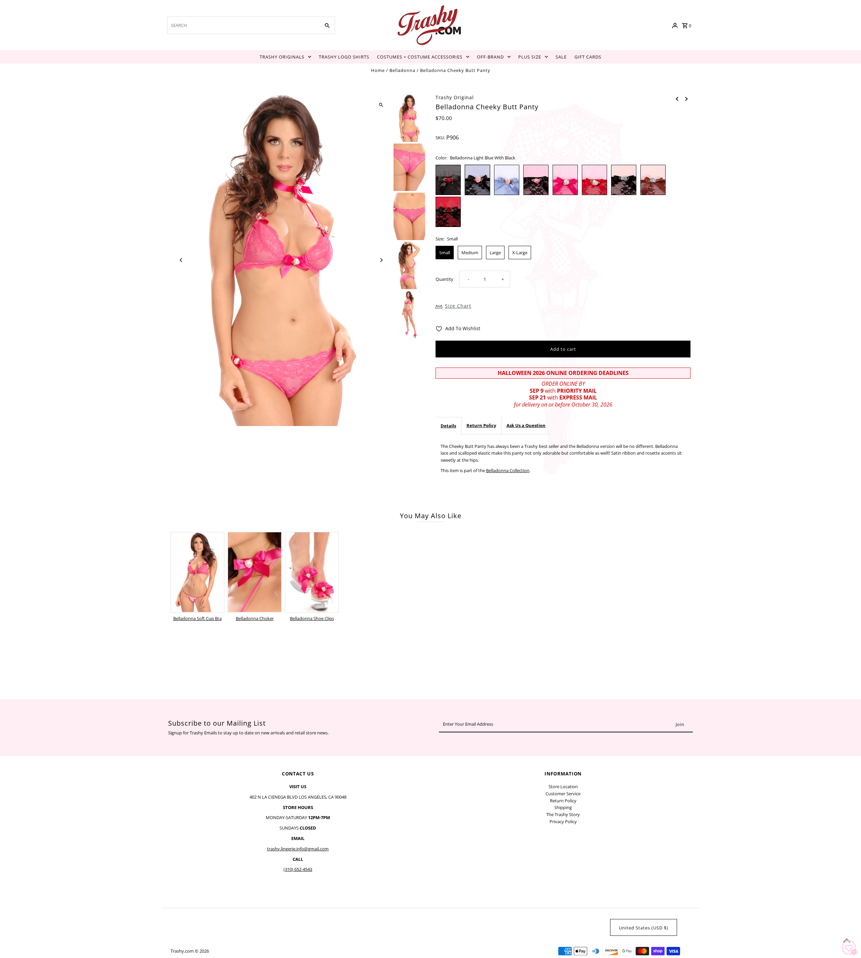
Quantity (444, 279)
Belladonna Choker (255, 618)
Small (444, 253)
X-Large (519, 253)
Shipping (563, 807)
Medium (469, 253)
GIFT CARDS (587, 57)
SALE (561, 57)
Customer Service (563, 794)
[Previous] (181, 260)
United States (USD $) (643, 928)
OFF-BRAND (490, 57)
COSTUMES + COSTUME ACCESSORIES (419, 57)
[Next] (380, 260)
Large (495, 253)
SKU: (440, 138)
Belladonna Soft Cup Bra (197, 618)
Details (448, 426)
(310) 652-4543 (298, 869)
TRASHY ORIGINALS (282, 57)
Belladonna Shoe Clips (312, 618)
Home (378, 70)
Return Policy (481, 425)
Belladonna (402, 70)
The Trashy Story (563, 814)
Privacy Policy (563, 821)
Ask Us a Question (526, 425)
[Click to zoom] (380, 105)
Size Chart (458, 306)
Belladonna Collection (507, 470)
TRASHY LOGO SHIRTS (344, 57)
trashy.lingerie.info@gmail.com (298, 849)
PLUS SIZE (529, 57)
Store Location (563, 786)
